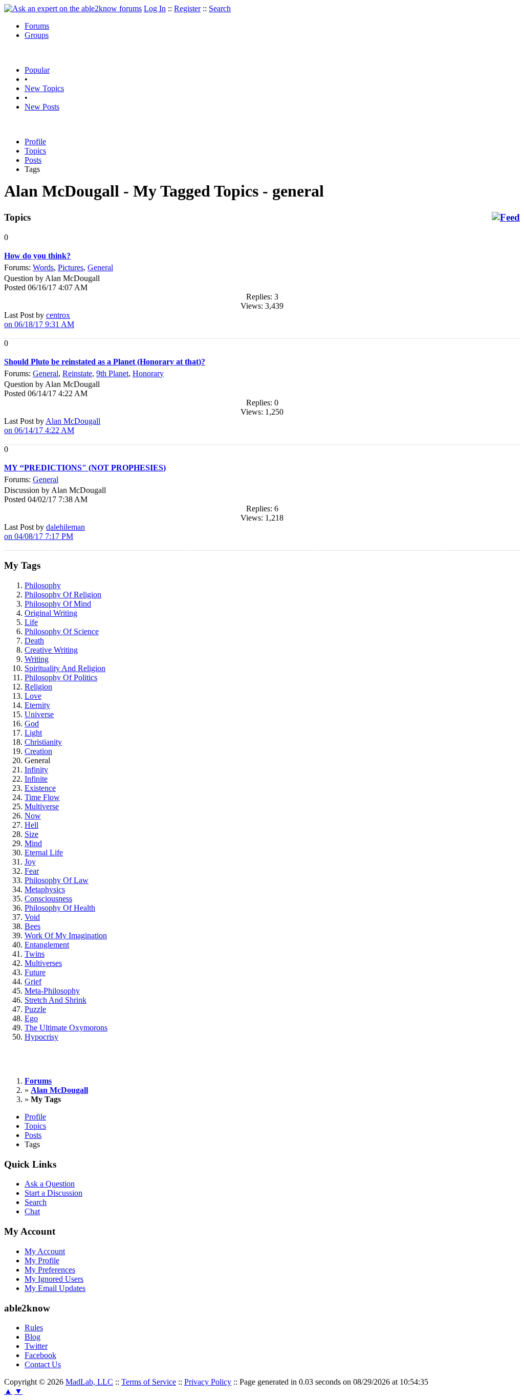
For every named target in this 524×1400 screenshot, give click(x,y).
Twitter (36, 1346)
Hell (31, 825)
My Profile (42, 1260)
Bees (32, 926)
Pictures (70, 267)
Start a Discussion (53, 1193)
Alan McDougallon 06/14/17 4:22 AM (52, 426)
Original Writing (51, 613)
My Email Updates (55, 1288)
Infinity (36, 769)
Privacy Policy (207, 1381)
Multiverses (43, 963)
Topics (35, 150)
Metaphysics (45, 889)
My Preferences (50, 1269)
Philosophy (43, 585)
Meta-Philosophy (52, 990)
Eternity (37, 705)
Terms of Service (148, 1381)
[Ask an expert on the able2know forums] (73, 8)
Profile (35, 141)
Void (32, 917)
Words (43, 267)
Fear (32, 871)
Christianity (43, 742)
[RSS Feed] (506, 217)
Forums (37, 25)
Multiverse (42, 806)
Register (187, 8)
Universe (39, 714)
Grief (33, 981)
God (32, 723)
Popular (37, 70)
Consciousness (48, 898)
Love (33, 696)
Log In (155, 8)
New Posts (42, 106)
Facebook (40, 1355)
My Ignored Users (54, 1279)
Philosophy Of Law (57, 880)
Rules (34, 1327)
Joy (30, 861)
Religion (38, 686)
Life (31, 622)
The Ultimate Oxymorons (66, 1027)
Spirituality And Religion (65, 668)
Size (31, 834)
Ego (31, 1018)
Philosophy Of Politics (61, 677)
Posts (33, 160)
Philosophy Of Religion (63, 594)
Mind (33, 843)
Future (35, 972)
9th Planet (112, 373)
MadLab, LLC (89, 1381)
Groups (37, 35)
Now (33, 815)
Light (33, 732)
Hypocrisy (41, 1036)
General (100, 267)
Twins (35, 954)
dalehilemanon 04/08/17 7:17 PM (44, 532)
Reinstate (77, 373)
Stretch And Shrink (55, 1000)
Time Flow (42, 797)
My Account (45, 1251)
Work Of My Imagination (66, 935)
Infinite (36, 778)
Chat (32, 1211)
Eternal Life (44, 852)
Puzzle (35, 1009)
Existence (40, 788)
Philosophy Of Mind (58, 603)
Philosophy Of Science (62, 631)
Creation (38, 751)
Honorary (148, 373)
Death (34, 640)
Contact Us (43, 1364)
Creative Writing (51, 649)
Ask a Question (50, 1183)
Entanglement (47, 944)
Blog (32, 1336)
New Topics (44, 88)
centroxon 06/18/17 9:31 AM (39, 320)
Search (220, 8)
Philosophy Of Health (60, 907)
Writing (37, 659)
